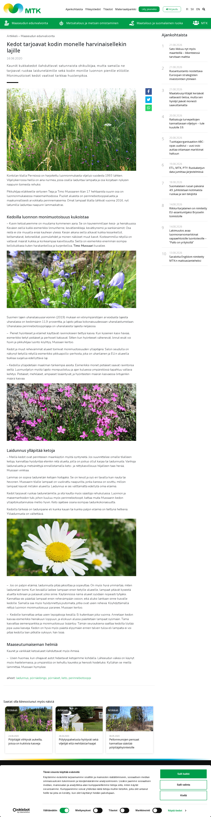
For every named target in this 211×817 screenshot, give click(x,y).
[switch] (98, 810)
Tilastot (108, 9)
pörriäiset (54, 678)
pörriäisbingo (38, 678)
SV (192, 9)
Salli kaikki (183, 773)
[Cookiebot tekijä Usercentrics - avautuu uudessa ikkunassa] (21, 810)
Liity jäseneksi (149, 9)
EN (198, 9)
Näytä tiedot (175, 810)
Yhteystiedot (93, 9)
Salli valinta (183, 784)
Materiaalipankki (125, 9)
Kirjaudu (173, 9)
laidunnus (22, 678)
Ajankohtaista (74, 9)
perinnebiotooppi (80, 678)
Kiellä (183, 795)
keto (64, 678)
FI (187, 9)
